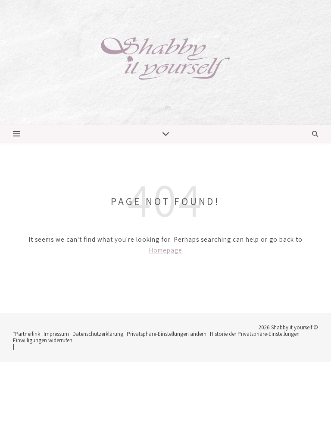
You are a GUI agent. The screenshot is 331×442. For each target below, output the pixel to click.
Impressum (56, 334)
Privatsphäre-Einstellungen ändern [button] (166, 334)
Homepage (165, 250)
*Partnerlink (26, 334)
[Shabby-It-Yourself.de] (165, 62)
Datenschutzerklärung (97, 334)
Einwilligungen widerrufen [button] (42, 340)
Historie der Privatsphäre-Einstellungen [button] (255, 334)
